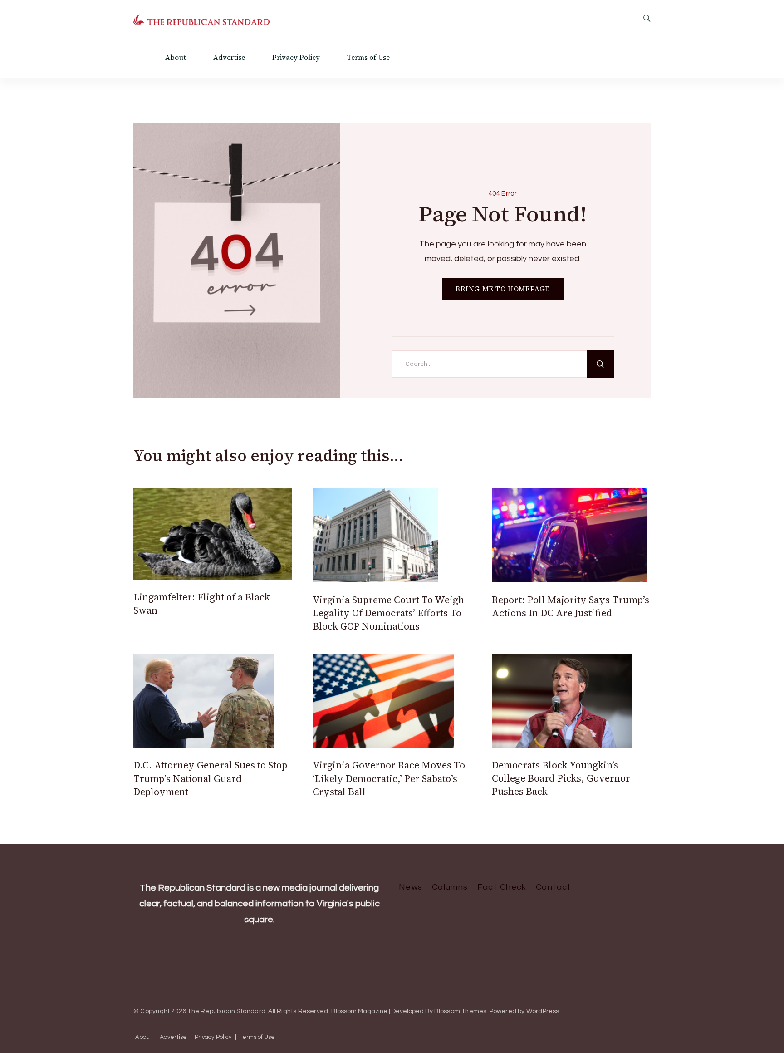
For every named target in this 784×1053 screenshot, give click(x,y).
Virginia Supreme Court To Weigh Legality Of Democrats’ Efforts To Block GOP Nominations (388, 613)
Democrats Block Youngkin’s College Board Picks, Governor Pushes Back (561, 778)
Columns (450, 887)
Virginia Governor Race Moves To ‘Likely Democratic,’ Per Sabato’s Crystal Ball (389, 778)
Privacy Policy (296, 57)
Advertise (229, 57)
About (175, 57)
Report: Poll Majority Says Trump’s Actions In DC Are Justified (570, 606)
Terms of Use (368, 57)
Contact (553, 887)
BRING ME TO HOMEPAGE (503, 289)
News (411, 887)
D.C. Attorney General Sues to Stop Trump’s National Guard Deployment (210, 778)
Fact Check (502, 887)
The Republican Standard (226, 1011)
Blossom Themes (460, 1011)
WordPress (542, 1011)
